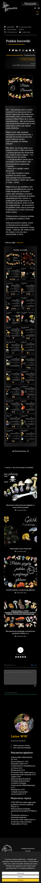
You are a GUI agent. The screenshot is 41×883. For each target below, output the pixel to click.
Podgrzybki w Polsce (19, 824)
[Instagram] (39, 8)
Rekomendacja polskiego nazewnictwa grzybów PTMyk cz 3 (20, 632)
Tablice (21, 29)
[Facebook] (35, 8)
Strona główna (16, 762)
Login (35, 665)
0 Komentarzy (12, 32)
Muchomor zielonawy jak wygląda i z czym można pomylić (20, 506)
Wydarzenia (15, 770)
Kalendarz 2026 (17, 764)
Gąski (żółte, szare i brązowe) (20, 549)
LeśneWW (10, 27)
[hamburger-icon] (37, 11)
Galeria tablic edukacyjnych (21, 757)
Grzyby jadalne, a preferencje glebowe (20, 590)
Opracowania (11, 29)
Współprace (15, 790)
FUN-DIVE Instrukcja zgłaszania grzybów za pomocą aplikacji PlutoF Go (23, 804)
